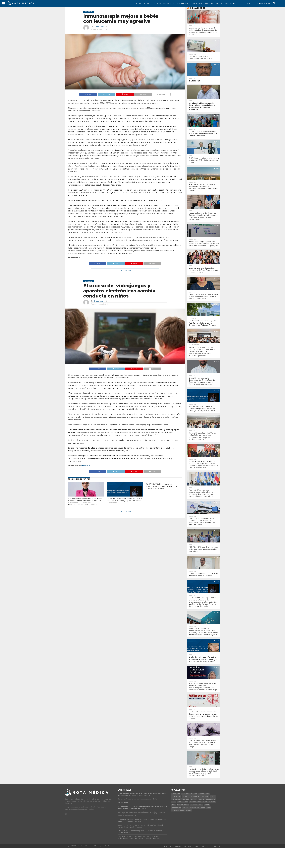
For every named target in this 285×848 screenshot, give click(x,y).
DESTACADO (85, 465)
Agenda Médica (163, 3)
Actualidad (148, 3)
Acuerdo (186, 796)
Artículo (250, 3)
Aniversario (176, 799)
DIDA (200, 804)
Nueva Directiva (195, 802)
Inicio (138, 3)
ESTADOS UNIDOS (183, 804)
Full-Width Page (180, 846)
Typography (216, 846)
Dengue (201, 799)
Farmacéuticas (263, 3)
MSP (195, 793)
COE (186, 802)
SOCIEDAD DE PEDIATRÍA (191, 807)
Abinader (185, 799)
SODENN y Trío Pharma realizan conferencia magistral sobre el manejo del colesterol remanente (163, 486)
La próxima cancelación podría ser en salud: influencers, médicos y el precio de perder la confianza (124, 501)
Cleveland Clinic (209, 802)
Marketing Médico (212, 3)
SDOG (208, 793)
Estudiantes (197, 3)
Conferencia (176, 796)
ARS (241, 3)
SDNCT (212, 796)
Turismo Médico (230, 3)
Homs (173, 802)
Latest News (205, 846)
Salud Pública (187, 793)
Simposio (194, 804)
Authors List (167, 846)
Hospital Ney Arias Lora (199, 796)
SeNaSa (201, 793)
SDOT (173, 804)
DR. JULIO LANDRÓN (178, 810)
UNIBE (209, 807)
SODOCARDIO (210, 799)
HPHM (203, 807)
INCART (188, 810)
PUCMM (207, 804)
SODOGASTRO (176, 807)
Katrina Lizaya (99, 26)
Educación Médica (180, 3)
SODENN (180, 802)
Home (190, 846)
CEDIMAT (194, 799)
